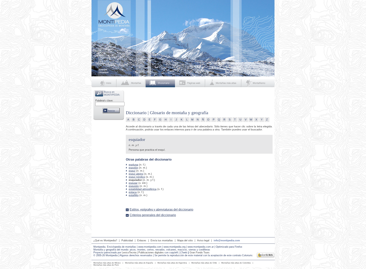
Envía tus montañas (162, 240)
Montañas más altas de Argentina (172, 263)
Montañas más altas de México (107, 263)
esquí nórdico (137, 176)
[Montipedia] (104, 83)
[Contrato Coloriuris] (265, 255)
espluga (133, 164)
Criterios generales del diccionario (153, 215)
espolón (133, 167)
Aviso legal (203, 240)
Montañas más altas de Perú (106, 265)
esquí (132, 170)
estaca (133, 192)
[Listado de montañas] (131, 83)
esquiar (133, 182)
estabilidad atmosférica (143, 189)
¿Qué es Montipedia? (105, 240)
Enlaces (141, 240)
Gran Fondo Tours (199, 252)
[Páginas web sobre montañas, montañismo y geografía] (190, 83)
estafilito (134, 195)
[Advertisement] (108, 178)
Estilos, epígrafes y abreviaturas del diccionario (161, 209)
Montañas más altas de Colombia (236, 263)
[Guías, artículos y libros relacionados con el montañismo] (258, 83)
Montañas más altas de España (139, 263)
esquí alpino (136, 173)
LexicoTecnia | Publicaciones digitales (143, 252)
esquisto (134, 185)
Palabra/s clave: (104, 100)
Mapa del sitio (185, 240)
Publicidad (127, 240)
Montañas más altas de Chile (204, 263)
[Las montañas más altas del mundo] (224, 83)
